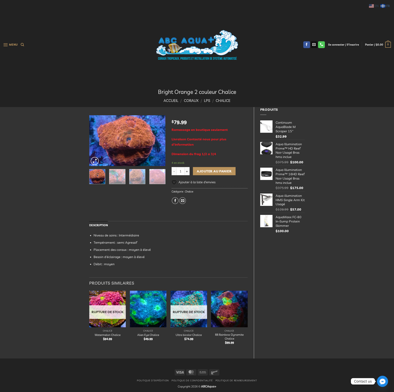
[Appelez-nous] (321, 44)
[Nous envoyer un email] (314, 44)
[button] (10, 45)
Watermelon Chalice (107, 335)
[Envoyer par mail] (182, 200)
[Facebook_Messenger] (382, 381)
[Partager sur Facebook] (175, 200)
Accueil (171, 100)
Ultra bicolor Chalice (189, 335)
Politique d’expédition (153, 380)
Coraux (191, 100)
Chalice (223, 100)
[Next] (158, 141)
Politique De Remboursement (236, 380)
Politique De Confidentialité (192, 380)
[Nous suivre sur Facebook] (306, 44)
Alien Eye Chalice (148, 335)
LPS (207, 100)
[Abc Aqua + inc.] (197, 45)
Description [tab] (98, 225)
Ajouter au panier (214, 171)
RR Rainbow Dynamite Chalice (229, 336)
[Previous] (96, 141)
